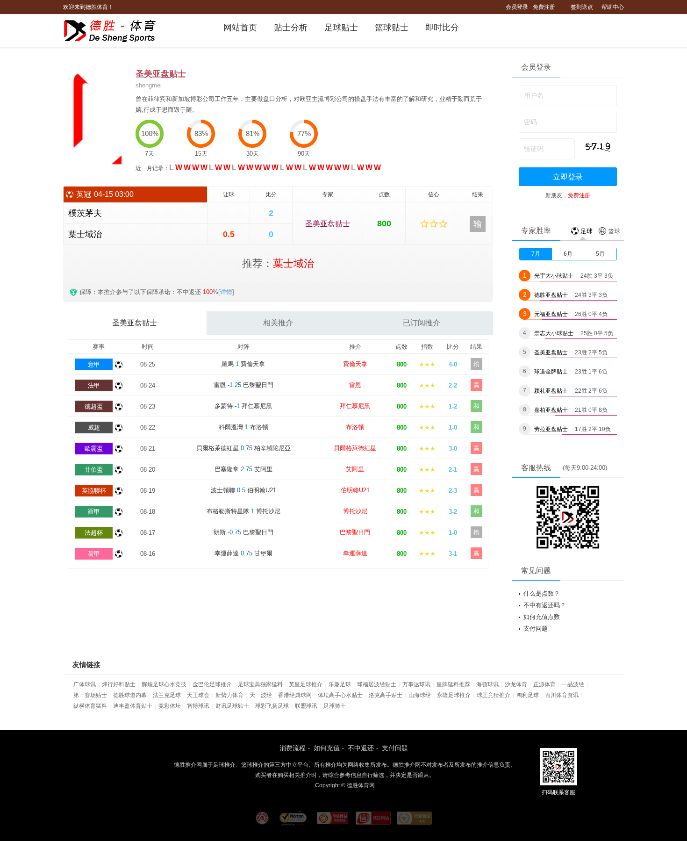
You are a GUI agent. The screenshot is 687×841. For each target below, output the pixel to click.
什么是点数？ (541, 593)
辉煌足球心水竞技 (164, 684)
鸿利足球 (527, 695)
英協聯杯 (94, 490)
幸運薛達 (355, 553)
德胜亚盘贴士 (551, 295)
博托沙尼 (355, 511)
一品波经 (573, 684)
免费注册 (544, 7)
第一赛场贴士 (90, 695)
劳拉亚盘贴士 (551, 429)
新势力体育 (229, 695)
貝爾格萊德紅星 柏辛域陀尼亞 (243, 448)
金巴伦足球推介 (212, 684)
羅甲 (94, 511)
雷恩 (355, 384)
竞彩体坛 (169, 706)
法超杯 (94, 532)
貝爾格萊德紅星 (355, 448)
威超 (94, 427)
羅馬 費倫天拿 (243, 363)
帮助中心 (612, 7)
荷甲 (94, 553)
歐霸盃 (94, 448)
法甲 (94, 385)
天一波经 (261, 695)
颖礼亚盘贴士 (551, 391)
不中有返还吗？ (544, 605)
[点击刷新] (598, 146)
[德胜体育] (115, 31)
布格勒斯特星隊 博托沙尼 (243, 511)
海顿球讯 (487, 684)
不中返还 (361, 748)
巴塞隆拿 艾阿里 (243, 469)
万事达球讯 (416, 684)
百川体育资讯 (562, 695)
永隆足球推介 (454, 695)
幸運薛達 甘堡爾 (243, 553)
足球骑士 (334, 706)
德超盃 (94, 406)
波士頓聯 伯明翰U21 (243, 490)
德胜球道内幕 (130, 695)
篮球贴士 (391, 27)
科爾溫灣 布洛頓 (243, 427)
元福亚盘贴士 (551, 314)
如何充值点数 (541, 616)
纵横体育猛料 (90, 706)
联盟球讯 (306, 706)
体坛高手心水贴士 (340, 695)
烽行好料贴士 (119, 684)
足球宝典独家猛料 (260, 684)
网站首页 (240, 27)
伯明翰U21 (355, 490)
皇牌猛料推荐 (453, 684)
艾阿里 (355, 469)
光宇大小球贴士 (553, 276)
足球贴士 (341, 27)
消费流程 (292, 748)
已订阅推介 (421, 323)
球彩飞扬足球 (272, 706)
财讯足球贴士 (232, 706)
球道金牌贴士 (551, 371)
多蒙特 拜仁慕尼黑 (243, 406)
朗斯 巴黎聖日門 (243, 532)
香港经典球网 (295, 695)
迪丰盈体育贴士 (132, 706)
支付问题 (535, 628)
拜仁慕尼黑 (355, 406)
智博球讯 (198, 706)
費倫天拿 (355, 363)
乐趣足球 (340, 684)
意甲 (94, 364)
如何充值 (327, 748)
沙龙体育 (516, 684)
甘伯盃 (94, 469)
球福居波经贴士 (376, 684)
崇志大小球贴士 (553, 333)
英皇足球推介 (305, 684)
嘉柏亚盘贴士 (551, 410)
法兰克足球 (167, 695)
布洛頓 (355, 427)
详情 (226, 291)
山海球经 (419, 695)
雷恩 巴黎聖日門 (243, 384)
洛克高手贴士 (385, 695)
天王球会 (198, 695)
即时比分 (442, 27)
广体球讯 (84, 684)
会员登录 (517, 7)
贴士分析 (291, 27)
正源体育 (544, 684)
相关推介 (278, 323)
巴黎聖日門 (355, 532)
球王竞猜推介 (493, 695)
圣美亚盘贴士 (327, 224)
